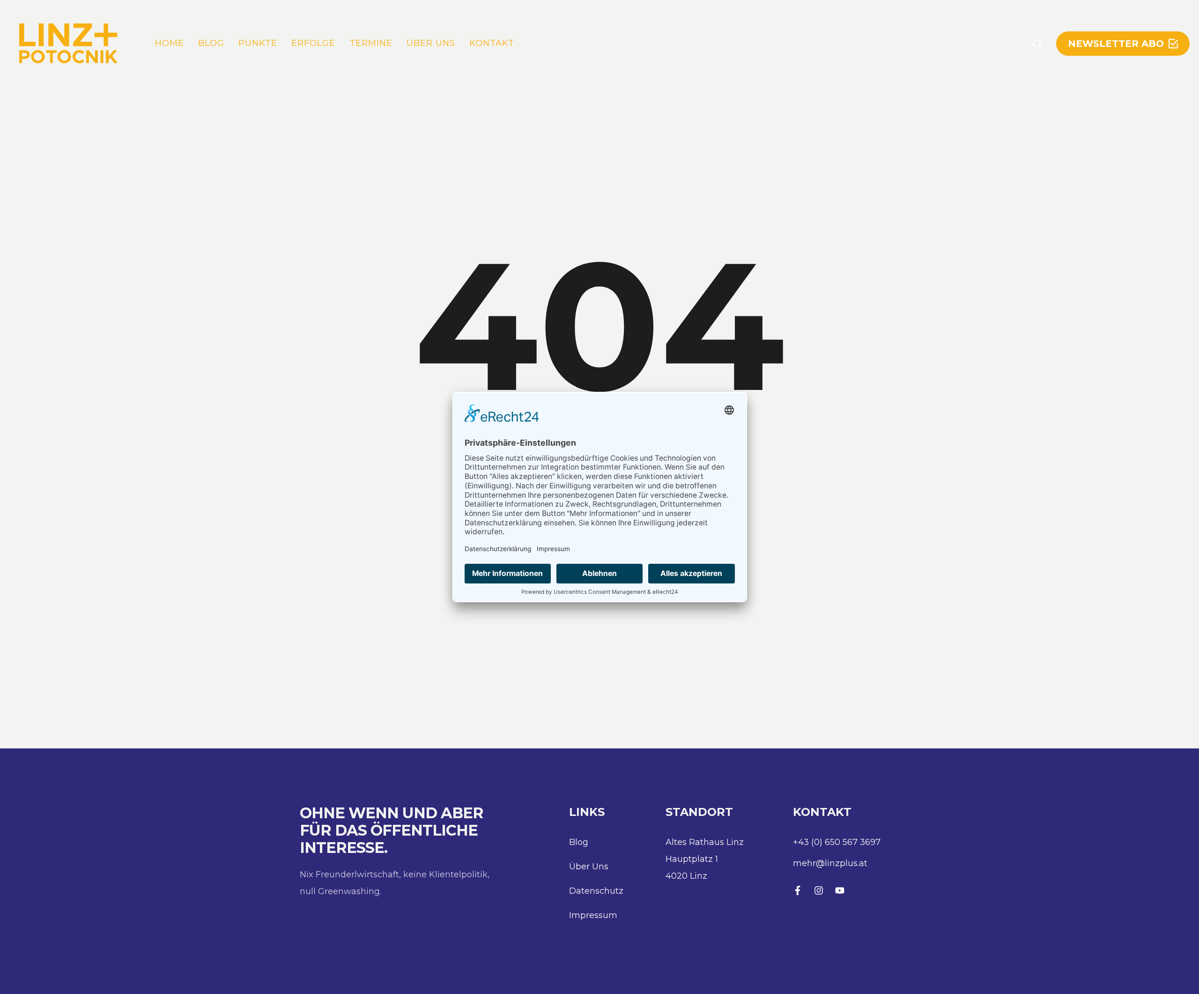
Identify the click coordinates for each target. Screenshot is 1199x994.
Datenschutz (596, 891)
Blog (578, 842)
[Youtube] (839, 890)
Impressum (593, 915)
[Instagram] (818, 890)
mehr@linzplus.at (830, 863)
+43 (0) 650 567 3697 (837, 842)
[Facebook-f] (797, 890)
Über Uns (588, 866)
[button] (1037, 43)
